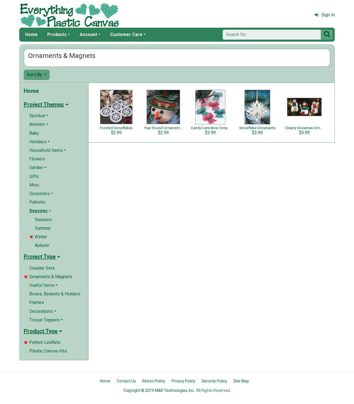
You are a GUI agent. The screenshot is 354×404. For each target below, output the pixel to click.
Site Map (241, 381)
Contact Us (126, 381)
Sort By (35, 74)
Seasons (43, 219)
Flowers (37, 159)
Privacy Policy (183, 381)
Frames (36, 302)
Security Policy (214, 381)
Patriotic (37, 202)
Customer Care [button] (126, 34)
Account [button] (88, 34)
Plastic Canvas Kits (48, 351)
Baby (34, 133)
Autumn (42, 245)
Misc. (34, 185)
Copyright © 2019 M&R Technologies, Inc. (159, 390)
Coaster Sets (42, 268)
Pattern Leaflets (42, 342)
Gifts (34, 176)
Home (31, 34)
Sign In (328, 14)
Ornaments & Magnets (48, 276)
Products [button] (57, 34)
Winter (38, 236)
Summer (43, 228)
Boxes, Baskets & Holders (54, 293)
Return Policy (153, 381)
